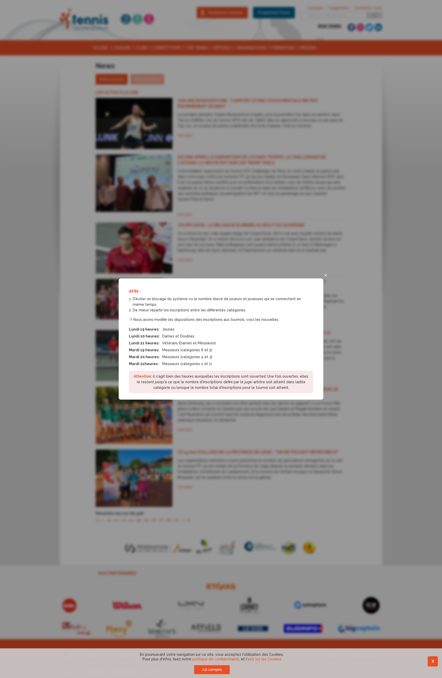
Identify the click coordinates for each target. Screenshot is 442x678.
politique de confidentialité (215, 659)
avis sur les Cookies (264, 659)
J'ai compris (212, 670)
